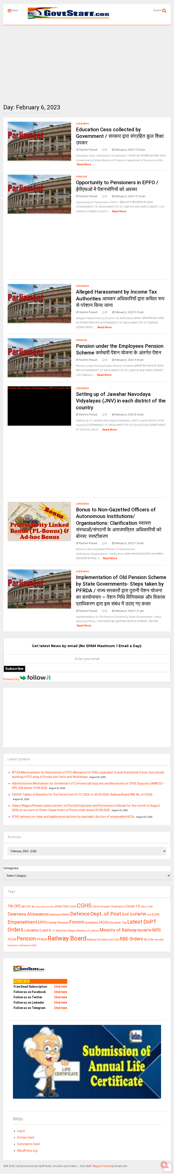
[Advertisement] (87, 61)
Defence (80, 914)
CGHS (84, 905)
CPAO (143, 906)
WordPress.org (27, 1150)
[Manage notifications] (164, 1164)
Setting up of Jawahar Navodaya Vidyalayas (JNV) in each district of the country (121, 400)
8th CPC (26, 906)
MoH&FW (144, 930)
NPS (156, 930)
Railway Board (67, 938)
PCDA (12, 939)
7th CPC (14, 906)
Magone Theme (102, 1166)
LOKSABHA (82, 124)
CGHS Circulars (101, 906)
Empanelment (22, 922)
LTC (53, 930)
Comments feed (28, 1144)
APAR (58, 906)
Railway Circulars (97, 939)
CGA (65, 906)
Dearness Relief (59, 914)
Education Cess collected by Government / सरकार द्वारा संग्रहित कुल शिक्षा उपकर (120, 136)
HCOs (104, 922)
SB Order (149, 939)
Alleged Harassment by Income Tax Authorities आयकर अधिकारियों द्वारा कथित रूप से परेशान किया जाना (120, 298)
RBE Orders (131, 938)
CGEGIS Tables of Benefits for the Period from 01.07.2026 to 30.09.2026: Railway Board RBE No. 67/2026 (82, 794)
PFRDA (41, 939)
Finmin (76, 922)
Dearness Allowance (28, 914)
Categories (10, 868)
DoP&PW (138, 914)
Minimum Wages (66, 930)
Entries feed (25, 1137)
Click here (60, 986)
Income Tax (118, 922)
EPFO (42, 922)
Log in (21, 1131)
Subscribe (14, 669)
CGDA (72, 906)
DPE (149, 914)
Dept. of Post (105, 914)
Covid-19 (132, 906)
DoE (125, 914)
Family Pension (58, 922)
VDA (34, 945)
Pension (81, 176)
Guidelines (91, 922)
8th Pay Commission (43, 906)
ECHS (156, 914)
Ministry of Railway (118, 930)
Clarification (118, 906)
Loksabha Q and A (37, 930)
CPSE (150, 906)
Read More (84, 164)
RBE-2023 (114, 939)
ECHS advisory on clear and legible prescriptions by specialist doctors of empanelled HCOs (73, 816)
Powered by (11, 679)
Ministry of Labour (88, 930)
